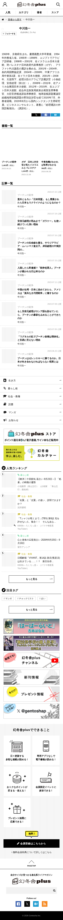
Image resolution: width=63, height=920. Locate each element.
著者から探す (15, 19)
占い (43, 598)
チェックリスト (26, 598)
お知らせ (13, 420)
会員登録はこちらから (33, 843)
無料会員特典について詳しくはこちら (32, 852)
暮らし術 (13, 388)
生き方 (12, 380)
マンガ (12, 412)
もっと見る (31, 579)
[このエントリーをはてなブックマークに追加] (36, 905)
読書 (10, 404)
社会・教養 (14, 396)
